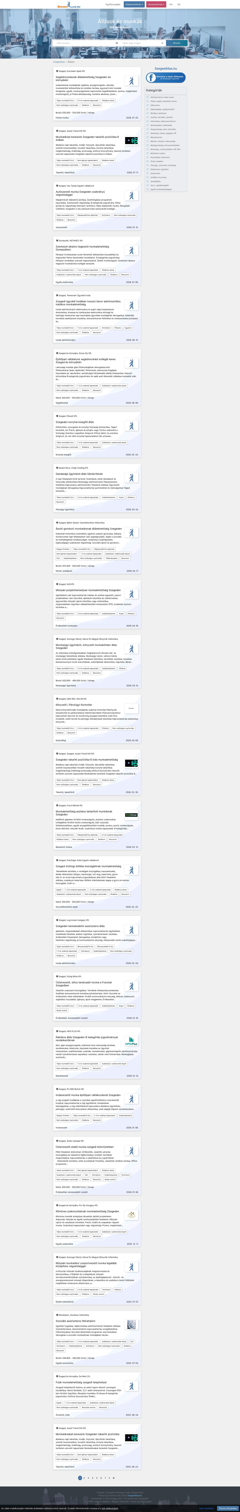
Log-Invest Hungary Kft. (78, 920)
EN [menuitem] (171, 4)
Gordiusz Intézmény (79, 1315)
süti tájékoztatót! (110, 1508)
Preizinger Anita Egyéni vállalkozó (83, 860)
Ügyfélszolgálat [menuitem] (113, 4)
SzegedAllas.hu (134, 1495)
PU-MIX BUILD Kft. (75, 1089)
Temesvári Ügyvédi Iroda (78, 295)
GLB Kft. (70, 584)
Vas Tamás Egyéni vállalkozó (80, 185)
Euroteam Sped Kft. (76, 71)
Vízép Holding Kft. (79, 468)
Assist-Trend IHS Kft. (76, 131)
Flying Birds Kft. (74, 976)
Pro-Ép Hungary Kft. (88, 1205)
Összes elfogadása (228, 1508)
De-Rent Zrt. (85, 1376)
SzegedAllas (59, 62)
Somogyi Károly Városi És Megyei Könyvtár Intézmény (92, 639)
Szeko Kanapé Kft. (75, 1141)
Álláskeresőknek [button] (134, 4)
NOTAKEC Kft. (76, 240)
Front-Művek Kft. (75, 805)
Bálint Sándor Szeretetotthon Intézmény (86, 522)
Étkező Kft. (72, 416)
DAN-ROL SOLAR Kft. (77, 699)
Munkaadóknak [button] (155, 4)
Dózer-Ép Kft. (85, 353)
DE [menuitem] (179, 4)
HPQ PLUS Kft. (74, 1031)
